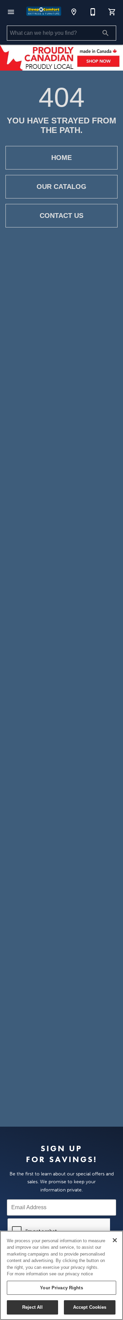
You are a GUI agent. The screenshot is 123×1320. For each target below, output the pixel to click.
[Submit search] (105, 33)
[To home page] (44, 12)
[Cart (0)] (112, 12)
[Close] (114, 1240)
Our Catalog (61, 186)
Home (61, 157)
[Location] (74, 12)
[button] (11, 12)
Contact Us (61, 215)
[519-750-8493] (93, 12)
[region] (61, 1275)
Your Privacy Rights (61, 1287)
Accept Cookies (90, 1307)
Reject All (32, 1307)
